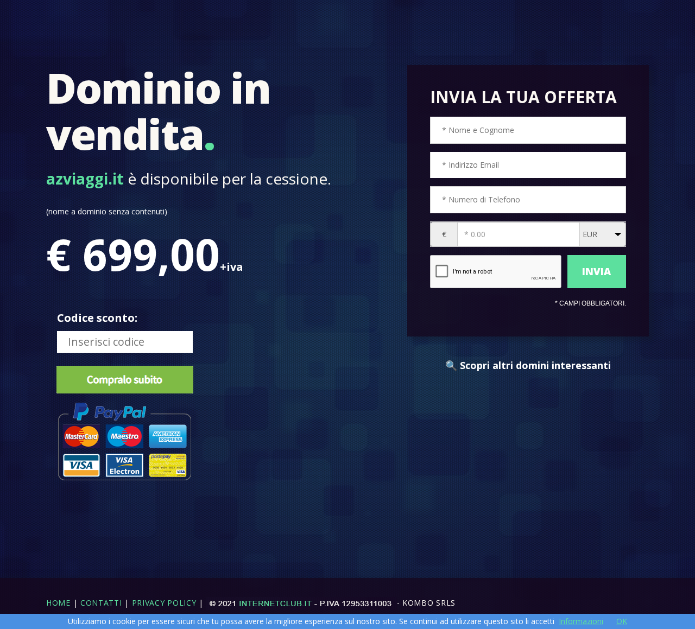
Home (58, 603)
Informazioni (581, 621)
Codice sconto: (97, 317)
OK (621, 621)
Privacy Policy (164, 603)
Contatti (101, 603)
